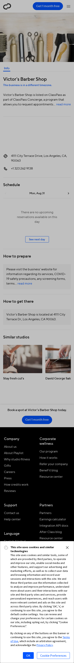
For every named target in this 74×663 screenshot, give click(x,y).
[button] (67, 547)
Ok (28, 655)
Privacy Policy (45, 645)
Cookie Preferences (53, 655)
